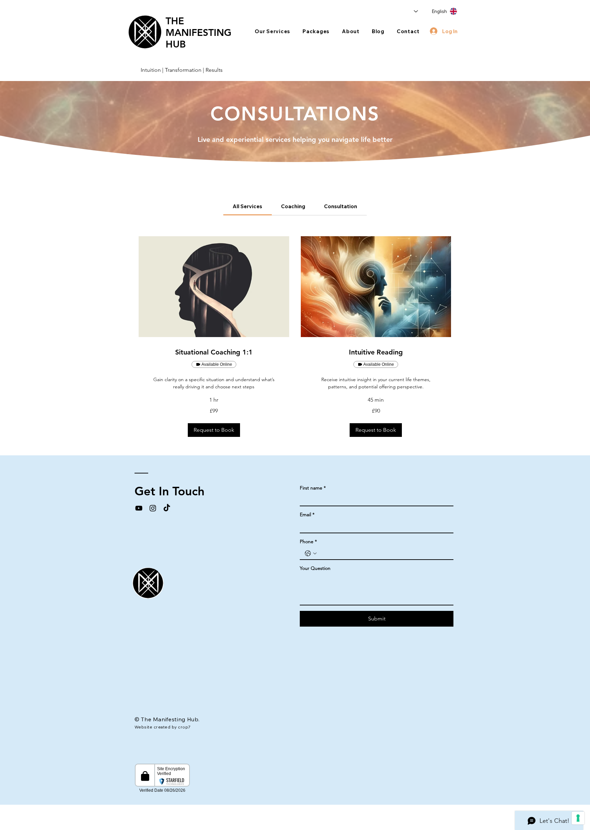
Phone (308, 542)
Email (307, 515)
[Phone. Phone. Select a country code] (311, 553)
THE (175, 21)
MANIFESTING (198, 32)
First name (313, 488)
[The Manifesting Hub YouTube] (139, 508)
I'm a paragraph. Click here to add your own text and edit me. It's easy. (299, 797)
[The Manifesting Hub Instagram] (153, 508)
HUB (176, 44)
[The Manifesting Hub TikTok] (167, 508)
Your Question (315, 568)
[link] (247, 206)
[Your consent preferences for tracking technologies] (578, 818)
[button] (272, 31)
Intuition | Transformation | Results (182, 70)
